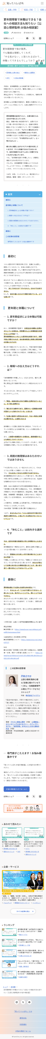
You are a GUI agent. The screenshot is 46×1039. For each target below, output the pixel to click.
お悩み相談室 (18, 78)
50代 (18, 851)
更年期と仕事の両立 (13, 72)
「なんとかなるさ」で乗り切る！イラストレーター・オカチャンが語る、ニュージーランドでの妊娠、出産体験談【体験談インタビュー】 (31, 964)
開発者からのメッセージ (22, 903)
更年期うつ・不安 (24, 945)
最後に (8, 231)
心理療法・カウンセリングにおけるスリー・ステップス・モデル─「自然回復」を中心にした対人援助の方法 (23, 725)
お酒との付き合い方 (25, 956)
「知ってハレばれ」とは (23, 1011)
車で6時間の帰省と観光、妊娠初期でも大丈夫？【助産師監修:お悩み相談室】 (31, 973)
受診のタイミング (9, 851)
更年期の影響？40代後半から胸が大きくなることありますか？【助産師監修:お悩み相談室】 (30, 931)
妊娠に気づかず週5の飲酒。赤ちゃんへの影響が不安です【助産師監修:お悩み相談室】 (31, 952)
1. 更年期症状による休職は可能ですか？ (21, 210)
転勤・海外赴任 (24, 966)
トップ (5, 987)
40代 (8, 78)
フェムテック (8, 903)
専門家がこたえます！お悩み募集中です (21, 242)
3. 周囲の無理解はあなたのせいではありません (23, 221)
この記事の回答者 (12, 236)
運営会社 (23, 1018)
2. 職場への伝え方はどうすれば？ (19, 215)
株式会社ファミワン (33, 695)
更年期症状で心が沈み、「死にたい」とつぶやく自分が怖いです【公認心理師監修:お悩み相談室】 (31, 942)
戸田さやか (26, 675)
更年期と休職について (14, 205)
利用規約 (23, 1024)
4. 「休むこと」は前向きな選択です (19, 226)
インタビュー (37, 903)
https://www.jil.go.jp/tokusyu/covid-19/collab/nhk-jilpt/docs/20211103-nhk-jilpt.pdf (23, 655)
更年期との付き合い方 (10, 849)
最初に (8, 200)
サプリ (28, 849)
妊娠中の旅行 (23, 977)
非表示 (23, 194)
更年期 (13, 987)
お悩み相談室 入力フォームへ (16, 789)
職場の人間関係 (30, 72)
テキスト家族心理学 (18, 722)
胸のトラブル (23, 935)
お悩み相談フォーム (23, 1031)
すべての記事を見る (23, 911)
